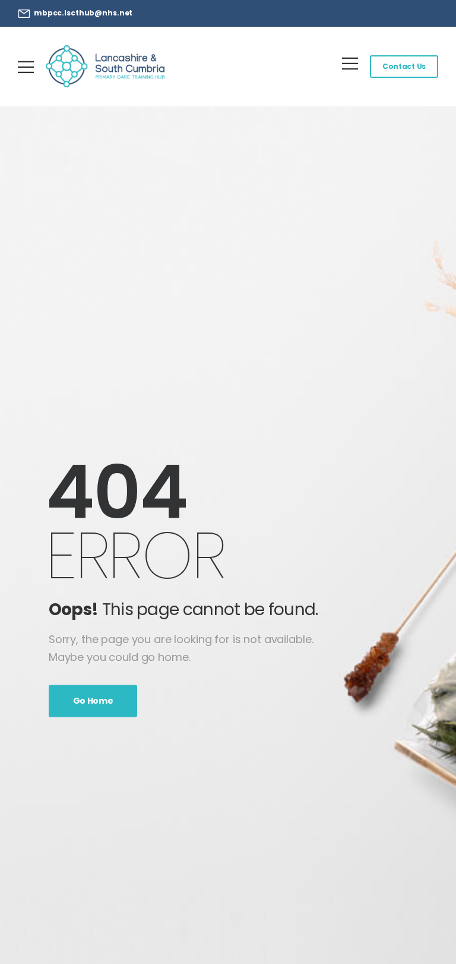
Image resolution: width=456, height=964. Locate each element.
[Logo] (105, 66)
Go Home (93, 701)
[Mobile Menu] (26, 67)
